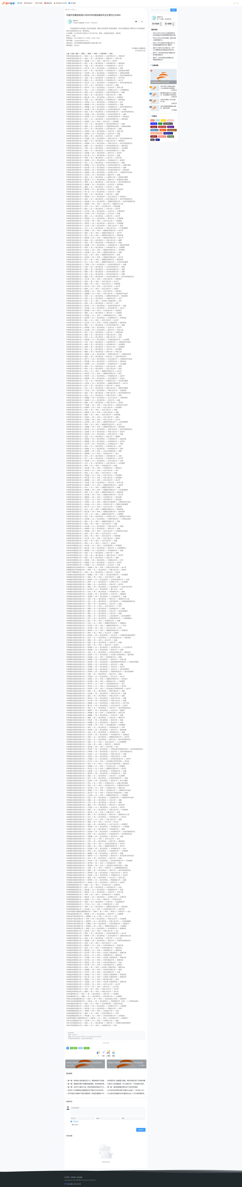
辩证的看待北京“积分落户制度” (160, 82)
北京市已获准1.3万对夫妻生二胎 (167, 100)
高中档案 (170, 136)
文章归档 (73, 1177)
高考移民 (170, 120)
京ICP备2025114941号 (74, 1184)
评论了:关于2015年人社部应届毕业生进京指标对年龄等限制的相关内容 (164, 34)
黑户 (152, 120)
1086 (169, 24)
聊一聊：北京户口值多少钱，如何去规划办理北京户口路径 (86, 1087)
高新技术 (153, 136)
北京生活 (174, 90)
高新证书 (163, 130)
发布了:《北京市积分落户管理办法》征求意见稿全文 (164, 54)
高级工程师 (162, 127)
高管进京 (170, 127)
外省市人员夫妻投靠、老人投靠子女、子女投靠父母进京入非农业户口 (126, 1084)
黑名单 (163, 120)
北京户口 (73, 9)
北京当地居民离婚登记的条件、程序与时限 (168, 107)
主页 (68, 9)
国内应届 (81, 23)
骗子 (157, 140)
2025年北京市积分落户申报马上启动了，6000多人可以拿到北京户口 (126, 1090)
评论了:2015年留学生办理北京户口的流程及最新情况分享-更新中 (164, 44)
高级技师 (153, 127)
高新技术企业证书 (156, 133)
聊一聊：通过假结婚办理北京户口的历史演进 (122, 1087)
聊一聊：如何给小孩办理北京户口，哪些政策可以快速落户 (86, 1081)
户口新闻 (174, 110)
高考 (160, 124)
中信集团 (73, 1048)
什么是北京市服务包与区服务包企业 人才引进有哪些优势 (125, 1093)
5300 (157, 24)
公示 (80, 1048)
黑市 (157, 120)
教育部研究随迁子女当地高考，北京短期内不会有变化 (168, 94)
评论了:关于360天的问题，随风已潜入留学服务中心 (164, 39)
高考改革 (153, 124)
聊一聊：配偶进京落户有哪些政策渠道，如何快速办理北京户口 (86, 1084)
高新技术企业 (168, 133)
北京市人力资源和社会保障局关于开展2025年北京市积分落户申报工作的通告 (86, 1090)
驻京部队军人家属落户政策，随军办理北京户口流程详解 (126, 1081)
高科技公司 (154, 130)
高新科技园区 (172, 130)
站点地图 (79, 1177)
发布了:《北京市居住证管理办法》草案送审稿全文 (164, 59)
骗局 (152, 140)
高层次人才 (162, 136)
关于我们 (67, 1177)
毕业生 (87, 1048)
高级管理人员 (168, 124)
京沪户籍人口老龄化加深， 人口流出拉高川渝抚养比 (168, 87)
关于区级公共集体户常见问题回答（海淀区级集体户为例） (86, 1093)
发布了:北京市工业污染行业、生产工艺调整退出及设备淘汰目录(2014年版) (164, 49)
